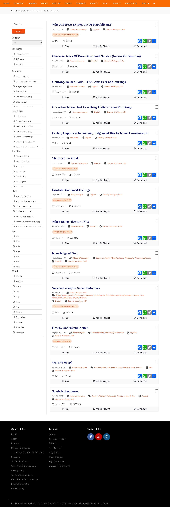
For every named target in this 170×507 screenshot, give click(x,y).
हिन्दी (20, 59)
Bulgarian (21, 116)
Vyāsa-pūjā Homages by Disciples (27, 452)
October (19, 322)
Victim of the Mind (65, 158)
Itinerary (81, 3)
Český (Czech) (23, 121)
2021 (17, 257)
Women (83, 298)
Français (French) (24, 132)
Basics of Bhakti (103, 258)
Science (147, 258)
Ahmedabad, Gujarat (26, 201)
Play (66, 46)
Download (141, 46)
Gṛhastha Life (67, 295)
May (17, 297)
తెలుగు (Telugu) (56, 457)
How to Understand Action (70, 328)
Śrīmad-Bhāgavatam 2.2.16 (65, 168)
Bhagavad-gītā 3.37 (62, 200)
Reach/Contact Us (20, 484)
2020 (18, 262)
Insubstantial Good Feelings (71, 190)
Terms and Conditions (21, 475)
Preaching (139, 258)
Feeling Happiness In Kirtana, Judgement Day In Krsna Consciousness (100, 133)
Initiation (21, 102)
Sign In (145, 3)
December (20, 332)
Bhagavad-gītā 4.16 (62, 341)
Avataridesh (22, 156)
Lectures (18, 3)
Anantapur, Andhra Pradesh (28, 222)
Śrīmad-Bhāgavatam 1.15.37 (65, 306)
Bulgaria (20, 172)
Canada (20, 177)
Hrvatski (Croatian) (24, 137)
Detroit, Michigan (113, 29)
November (20, 327)
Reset (19, 31)
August (19, 312)
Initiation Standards (20, 448)
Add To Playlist (102, 46)
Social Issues (99, 295)
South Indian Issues (65, 391)
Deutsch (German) (24, 126)
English (22, 54)
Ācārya (58, 295)
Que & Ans (130, 396)
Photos (56, 3)
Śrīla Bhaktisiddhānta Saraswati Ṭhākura (122, 295)
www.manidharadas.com (23, 466)
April (18, 292)
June (18, 302)
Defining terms (98, 333)
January (19, 276)
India (122, 61)
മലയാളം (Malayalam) (59, 466)
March (18, 286)
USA (123, 29)
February (19, 281)
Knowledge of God (64, 253)
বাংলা (20, 64)
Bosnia (20, 166)
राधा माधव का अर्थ (62, 362)
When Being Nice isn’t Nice (70, 221)
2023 (18, 246)
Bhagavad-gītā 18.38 (62, 232)
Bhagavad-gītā (24, 86)
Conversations (24, 97)
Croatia (21, 182)
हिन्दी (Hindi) (54, 443)
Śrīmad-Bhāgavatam (78, 29)
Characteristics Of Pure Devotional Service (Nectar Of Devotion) (96, 56)
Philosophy (129, 258)
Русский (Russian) (57, 439)
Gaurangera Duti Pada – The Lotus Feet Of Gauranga (89, 82)
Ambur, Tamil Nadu (24, 217)
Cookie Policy (17, 488)
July (17, 307)
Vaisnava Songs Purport (132, 367)
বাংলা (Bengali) (55, 448)
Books (44, 3)
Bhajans (33, 3)
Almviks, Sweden (24, 211)
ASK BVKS (22, 76)
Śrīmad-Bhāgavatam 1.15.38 (65, 35)
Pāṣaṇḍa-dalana (117, 258)
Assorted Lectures (26, 81)
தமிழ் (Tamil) (55, 452)
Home (6, 3)
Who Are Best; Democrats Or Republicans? (82, 24)
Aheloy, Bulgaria (23, 196)
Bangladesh (22, 161)
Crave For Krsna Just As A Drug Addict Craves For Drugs (92, 107)
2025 (18, 236)
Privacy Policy (18, 470)
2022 (18, 251)
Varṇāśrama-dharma (71, 298)
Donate (117, 3)
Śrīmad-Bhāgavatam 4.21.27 (65, 266)
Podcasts (15, 457)
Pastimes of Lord (115, 367)
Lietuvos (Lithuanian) (26, 142)
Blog (105, 3)
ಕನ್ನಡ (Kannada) (56, 461)
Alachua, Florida (23, 206)
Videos (68, 3)
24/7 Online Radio (20, 461)
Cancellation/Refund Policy (24, 479)
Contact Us (131, 3)
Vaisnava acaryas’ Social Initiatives (76, 288)
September (20, 317)
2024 (18, 241)
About (93, 3)
